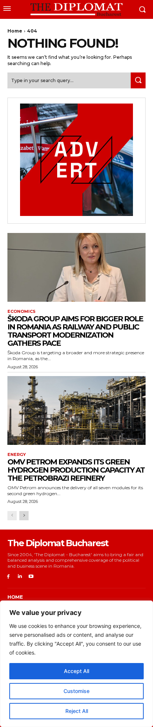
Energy (16, 454)
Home (14, 31)
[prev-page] (12, 515)
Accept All (76, 671)
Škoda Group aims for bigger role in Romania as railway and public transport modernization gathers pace (75, 331)
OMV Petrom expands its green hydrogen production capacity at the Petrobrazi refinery (75, 470)
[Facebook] (8, 577)
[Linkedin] (20, 577)
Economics (21, 311)
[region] (76, 664)
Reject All (76, 711)
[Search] (138, 80)
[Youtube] (31, 577)
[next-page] (24, 515)
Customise (76, 691)
